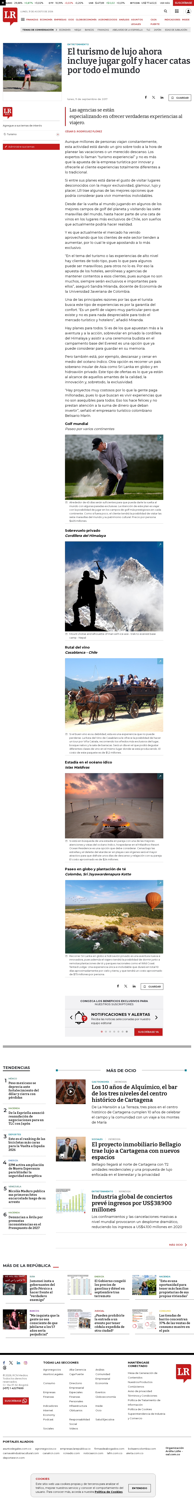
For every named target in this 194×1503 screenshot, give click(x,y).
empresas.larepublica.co (75, 1448)
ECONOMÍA (46, 19)
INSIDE (185, 19)
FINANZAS (32, 19)
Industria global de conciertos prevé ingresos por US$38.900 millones (132, 1203)
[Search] (165, 11)
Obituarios (75, 1410)
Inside (99, 1405)
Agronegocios (52, 1369)
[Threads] (6, 1368)
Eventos (100, 1392)
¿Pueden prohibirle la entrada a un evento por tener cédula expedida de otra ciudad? (109, 1323)
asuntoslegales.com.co (17, 1448)
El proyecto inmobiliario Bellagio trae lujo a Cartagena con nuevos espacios (136, 1151)
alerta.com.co (134, 1453)
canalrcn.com (51, 1453)
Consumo (165, 1311)
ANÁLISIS (124, 19)
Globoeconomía (105, 1396)
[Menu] (23, 19)
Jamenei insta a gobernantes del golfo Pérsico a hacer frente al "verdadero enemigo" (42, 1290)
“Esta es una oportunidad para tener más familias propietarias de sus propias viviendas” (174, 1288)
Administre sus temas (21, 146)
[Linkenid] (20, 1363)
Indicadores (50, 1405)
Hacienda (14, 1108)
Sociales (48, 1428)
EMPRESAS (60, 19)
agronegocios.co (45, 1448)
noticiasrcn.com (93, 1453)
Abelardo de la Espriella (128, 30)
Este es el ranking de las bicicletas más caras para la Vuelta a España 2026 (27, 1144)
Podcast (48, 1419)
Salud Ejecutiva (104, 1419)
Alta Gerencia (77, 1369)
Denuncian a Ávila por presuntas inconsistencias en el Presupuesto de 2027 (26, 1222)
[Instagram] (27, 1363)
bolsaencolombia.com (142, 1448)
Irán (32, 1276)
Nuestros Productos (140, 1382)
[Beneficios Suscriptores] (177, 11)
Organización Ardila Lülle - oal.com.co (175, 1451)
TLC (148, 30)
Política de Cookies (109, 1492)
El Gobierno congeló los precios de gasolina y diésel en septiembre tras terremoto (110, 1288)
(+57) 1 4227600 (13, 1388)
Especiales (75, 1392)
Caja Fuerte (76, 1374)
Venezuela (15, 1186)
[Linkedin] (162, 97)
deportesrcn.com (14, 1457)
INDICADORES (172, 19)
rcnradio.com (71, 1453)
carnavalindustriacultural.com (21, 1453)
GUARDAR (182, 97)
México (13, 1078)
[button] (70, 1018)
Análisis (99, 1369)
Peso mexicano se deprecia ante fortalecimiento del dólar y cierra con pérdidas (24, 1090)
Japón (157, 30)
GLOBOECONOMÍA (86, 19)
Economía (65, 30)
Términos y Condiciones (142, 1395)
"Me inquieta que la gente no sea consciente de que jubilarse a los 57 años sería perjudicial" (44, 1325)
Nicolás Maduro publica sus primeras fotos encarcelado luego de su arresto (27, 1196)
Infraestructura (78, 1405)
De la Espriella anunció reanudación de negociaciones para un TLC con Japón (26, 1118)
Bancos (89, 30)
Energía (13, 1160)
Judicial (99, 1311)
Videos (73, 1428)
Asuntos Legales (53, 1374)
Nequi (77, 30)
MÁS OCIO (176, 1244)
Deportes (15, 1134)
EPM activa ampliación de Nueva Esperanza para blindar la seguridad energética (26, 1170)
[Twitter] (153, 97)
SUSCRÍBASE (183, 3)
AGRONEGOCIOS (107, 19)
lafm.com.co (114, 1453)
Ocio (98, 1410)
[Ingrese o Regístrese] (188, 11)
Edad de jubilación (176, 30)
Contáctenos (136, 1386)
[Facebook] (146, 97)
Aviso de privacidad (140, 1391)
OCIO (71, 19)
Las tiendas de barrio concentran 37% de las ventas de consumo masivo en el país (174, 1323)
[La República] (10, 20)
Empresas (49, 1392)
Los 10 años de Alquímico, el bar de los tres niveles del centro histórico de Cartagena (134, 1093)
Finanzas (103, 30)
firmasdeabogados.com (109, 1448)
